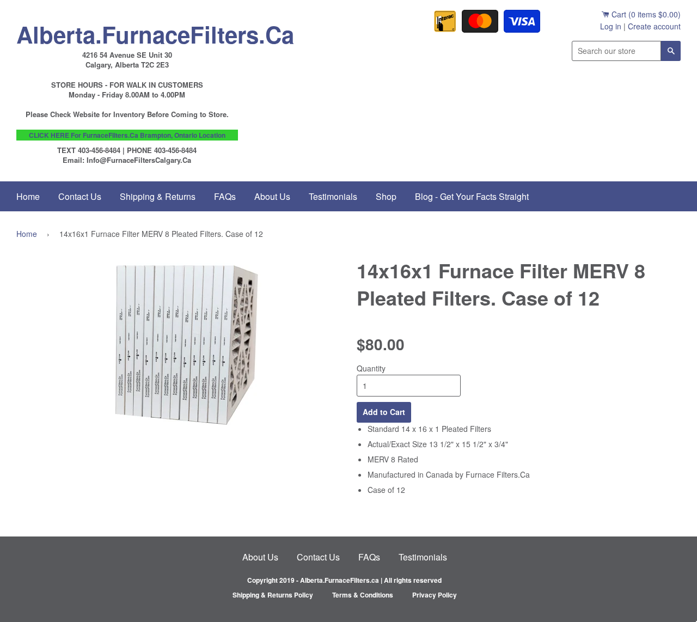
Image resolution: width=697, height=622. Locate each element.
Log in (610, 26)
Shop (386, 196)
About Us (272, 196)
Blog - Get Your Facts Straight (472, 196)
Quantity (371, 368)
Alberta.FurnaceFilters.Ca (127, 31)
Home (28, 196)
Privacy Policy (434, 595)
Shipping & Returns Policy (273, 595)
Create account (654, 26)
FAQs (225, 196)
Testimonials (333, 196)
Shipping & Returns (157, 196)
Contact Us (79, 196)
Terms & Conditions (362, 595)
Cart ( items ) (645, 14)
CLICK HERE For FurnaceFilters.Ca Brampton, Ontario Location (127, 135)
